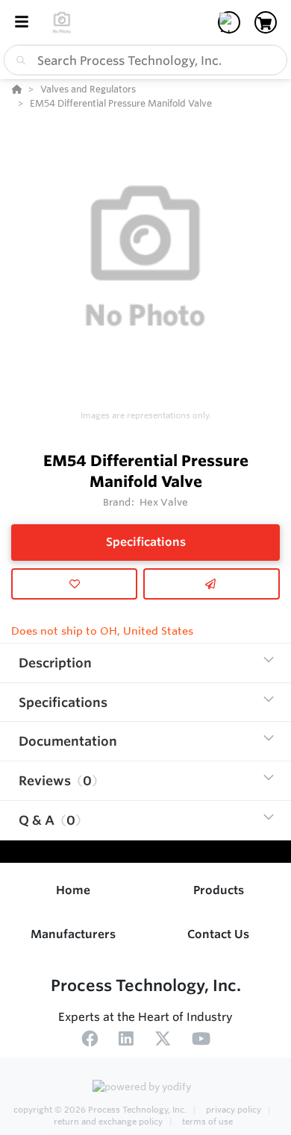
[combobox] (145, 60)
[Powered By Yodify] (145, 1088)
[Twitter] (162, 1041)
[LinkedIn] (126, 1041)
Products (218, 890)
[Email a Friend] (211, 584)
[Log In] (229, 22)
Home (73, 890)
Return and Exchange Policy (109, 1121)
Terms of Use (206, 1121)
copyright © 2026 (100, 1109)
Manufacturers (73, 934)
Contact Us (218, 934)
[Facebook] (89, 1041)
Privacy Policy (233, 1109)
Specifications (146, 542)
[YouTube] (201, 1041)
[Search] (17, 60)
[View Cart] (265, 22)
